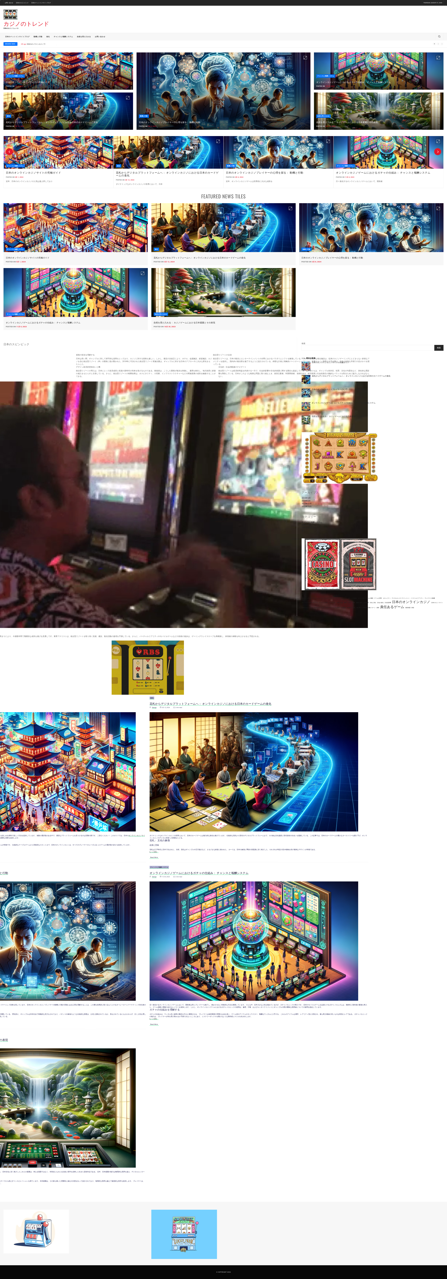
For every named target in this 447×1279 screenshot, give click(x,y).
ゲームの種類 (369, 598)
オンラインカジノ (307, 598)
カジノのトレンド (26, 24)
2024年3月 (306, 501)
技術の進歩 (359, 602)
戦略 (353, 602)
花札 (354, 607)
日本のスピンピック (22, 3)
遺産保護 (407, 607)
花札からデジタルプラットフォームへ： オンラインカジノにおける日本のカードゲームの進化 (52, 122)
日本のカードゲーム (307, 607)
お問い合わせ (9, 3)
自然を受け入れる (84, 37)
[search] (439, 36)
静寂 (412, 607)
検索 (303, 343)
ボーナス (315, 602)
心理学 (349, 602)
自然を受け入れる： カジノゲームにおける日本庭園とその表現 (347, 122)
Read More (154, 857)
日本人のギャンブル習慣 (332, 607)
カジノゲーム (343, 598)
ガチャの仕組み (352, 598)
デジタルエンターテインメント (401, 598)
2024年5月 (306, 498)
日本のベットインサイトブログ (41, 3)
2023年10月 (307, 506)
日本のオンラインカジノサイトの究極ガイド (27, 82)
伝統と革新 (340, 602)
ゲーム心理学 (378, 598)
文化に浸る (373, 602)
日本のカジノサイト (437, 602)
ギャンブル (361, 598)
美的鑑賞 (349, 607)
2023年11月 (307, 504)
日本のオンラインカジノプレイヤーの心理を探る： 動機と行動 (169, 122)
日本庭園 (343, 607)
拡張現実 (366, 602)
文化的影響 (388, 602)
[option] (58, 162)
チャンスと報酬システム (63, 37)
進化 (48, 37)
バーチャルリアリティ (417, 598)
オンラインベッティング (331, 598)
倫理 (345, 602)
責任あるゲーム (392, 607)
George (154, 707)
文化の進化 (380, 602)
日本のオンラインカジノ (411, 602)
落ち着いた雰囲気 (362, 607)
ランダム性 (332, 602)
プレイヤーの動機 (430, 598)
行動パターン (372, 607)
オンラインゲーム (318, 598)
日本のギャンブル (319, 607)
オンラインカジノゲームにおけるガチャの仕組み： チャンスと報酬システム (53, 44)
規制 (378, 607)
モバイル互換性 (323, 602)
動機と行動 (38, 37)
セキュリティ (387, 598)
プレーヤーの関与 (307, 602)
